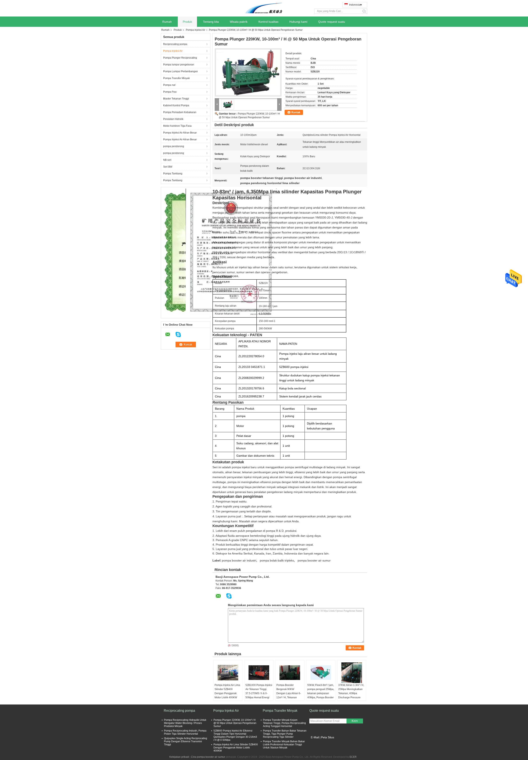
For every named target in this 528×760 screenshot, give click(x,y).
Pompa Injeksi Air (195, 29)
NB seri (167, 159)
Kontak (295, 112)
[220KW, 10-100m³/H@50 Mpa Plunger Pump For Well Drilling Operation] (248, 72)
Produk (187, 21)
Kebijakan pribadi (179, 756)
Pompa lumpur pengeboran (178, 64)
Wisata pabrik (239, 21)
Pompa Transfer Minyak (176, 78)
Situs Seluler (319, 742)
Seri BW (167, 166)
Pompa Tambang (172, 173)
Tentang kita (211, 21)
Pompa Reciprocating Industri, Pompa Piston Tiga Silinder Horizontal (185, 732)
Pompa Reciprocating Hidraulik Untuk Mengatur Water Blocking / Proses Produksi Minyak (185, 723)
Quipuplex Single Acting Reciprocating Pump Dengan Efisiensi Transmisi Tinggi (185, 741)
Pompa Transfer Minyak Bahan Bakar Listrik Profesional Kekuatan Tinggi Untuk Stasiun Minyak (284, 744)
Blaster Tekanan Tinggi (176, 98)
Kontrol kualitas (268, 21)
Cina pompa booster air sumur (208, 756)
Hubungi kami (298, 21)
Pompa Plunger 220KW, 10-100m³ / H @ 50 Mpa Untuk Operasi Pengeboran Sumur (234, 723)
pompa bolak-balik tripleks (277, 560)
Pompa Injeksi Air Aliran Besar (180, 132)
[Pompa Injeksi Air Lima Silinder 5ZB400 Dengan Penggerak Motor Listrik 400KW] (227, 672)
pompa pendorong (173, 146)
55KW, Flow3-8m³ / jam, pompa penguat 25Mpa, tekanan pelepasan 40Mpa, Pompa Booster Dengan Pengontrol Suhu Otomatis (320, 695)
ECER (353, 756)
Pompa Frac (170, 91)
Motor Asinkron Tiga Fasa (177, 125)
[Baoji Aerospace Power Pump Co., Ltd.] (264, 8)
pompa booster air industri (239, 560)
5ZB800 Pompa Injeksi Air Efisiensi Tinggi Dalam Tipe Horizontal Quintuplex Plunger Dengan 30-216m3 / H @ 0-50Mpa (235, 735)
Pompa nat (169, 85)
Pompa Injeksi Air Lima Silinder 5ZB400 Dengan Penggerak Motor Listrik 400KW (227, 691)
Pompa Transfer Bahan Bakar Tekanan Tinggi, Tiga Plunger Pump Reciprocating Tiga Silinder (284, 733)
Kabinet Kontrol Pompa (176, 105)
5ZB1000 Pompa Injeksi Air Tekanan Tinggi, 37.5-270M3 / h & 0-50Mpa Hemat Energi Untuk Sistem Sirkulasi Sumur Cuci (258, 695)
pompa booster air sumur (314, 560)
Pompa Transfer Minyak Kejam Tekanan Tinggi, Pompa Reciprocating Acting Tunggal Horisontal (284, 723)
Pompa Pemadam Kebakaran (179, 112)
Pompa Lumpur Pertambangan (180, 71)
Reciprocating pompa (175, 44)
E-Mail (315, 737)
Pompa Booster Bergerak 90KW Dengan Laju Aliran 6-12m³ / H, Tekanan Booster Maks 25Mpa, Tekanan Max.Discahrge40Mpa (288, 697)
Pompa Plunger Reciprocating (180, 57)
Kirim (355, 720)
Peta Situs (327, 737)
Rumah (167, 21)
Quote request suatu (331, 21)
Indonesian (355, 4)
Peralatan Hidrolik (173, 119)
